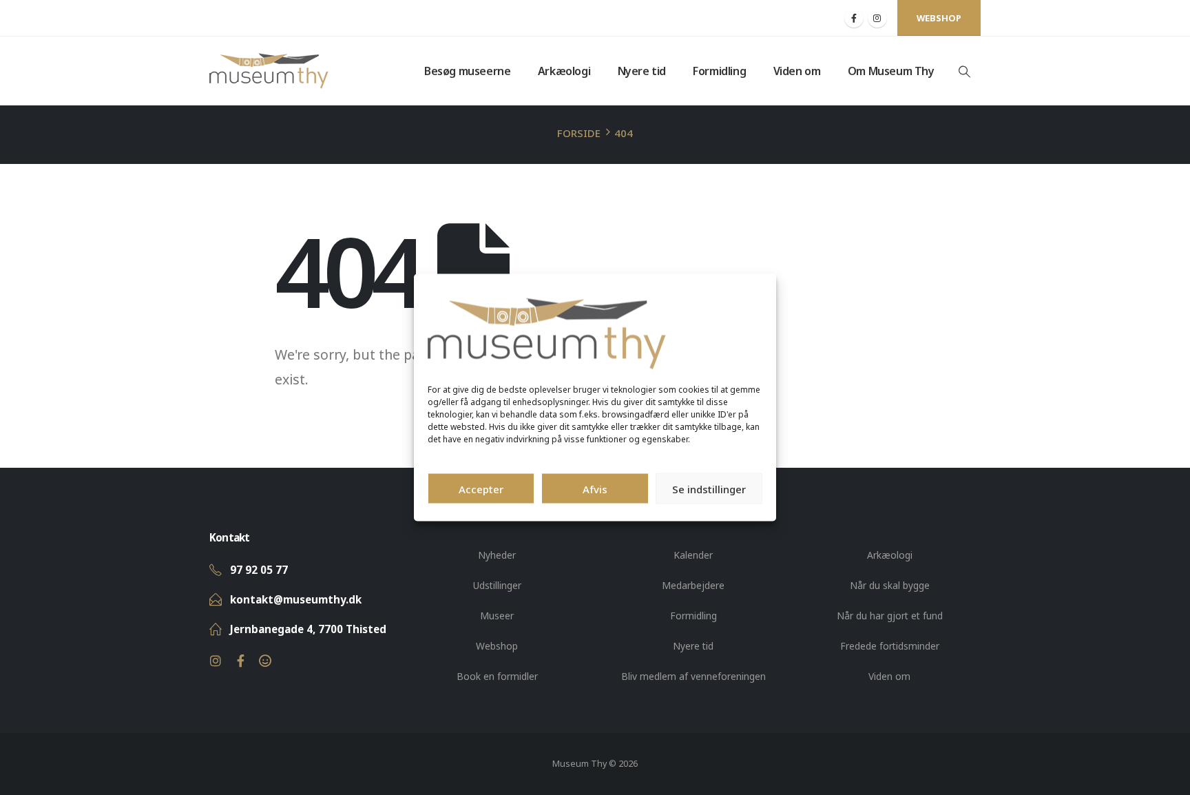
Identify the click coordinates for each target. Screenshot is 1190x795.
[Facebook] (854, 18)
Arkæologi (564, 71)
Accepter (481, 488)
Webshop (939, 18)
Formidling (719, 71)
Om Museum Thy (891, 71)
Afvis (595, 488)
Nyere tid (642, 71)
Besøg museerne (467, 71)
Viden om (797, 71)
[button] (964, 72)
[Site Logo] (268, 71)
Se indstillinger (709, 488)
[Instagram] (877, 18)
